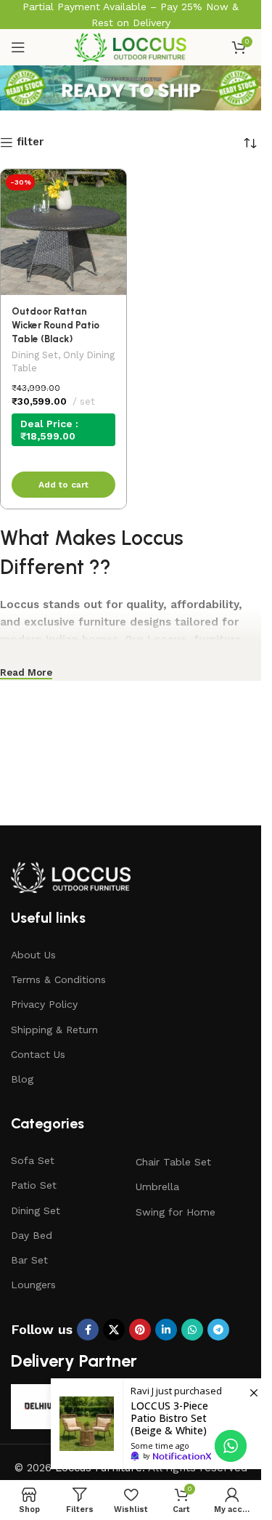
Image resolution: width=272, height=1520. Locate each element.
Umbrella (157, 1186)
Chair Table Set (173, 1162)
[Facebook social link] (88, 1330)
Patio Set (34, 1185)
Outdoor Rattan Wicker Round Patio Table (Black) (55, 324)
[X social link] (114, 1330)
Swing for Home (175, 1212)
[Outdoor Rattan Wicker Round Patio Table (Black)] (63, 232)
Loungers (33, 1284)
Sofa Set (32, 1160)
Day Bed (31, 1235)
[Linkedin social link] (166, 1330)
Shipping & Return (54, 1029)
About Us (33, 955)
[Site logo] (130, 46)
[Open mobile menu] (18, 47)
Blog (22, 1079)
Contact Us (38, 1054)
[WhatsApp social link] (192, 1330)
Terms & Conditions (58, 979)
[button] (63, 485)
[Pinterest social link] (140, 1330)
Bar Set (29, 1260)
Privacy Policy (44, 1004)
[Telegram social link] (218, 1330)
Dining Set (35, 354)
